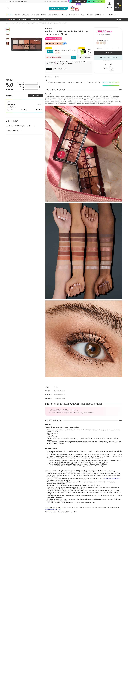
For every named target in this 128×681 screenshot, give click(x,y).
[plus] (118, 48)
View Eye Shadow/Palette (19, 126)
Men (82, 15)
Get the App (48, 1)
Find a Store (56, 1)
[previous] (46, 80)
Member (17, 15)
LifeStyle (98, 15)
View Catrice (12, 131)
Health (43, 15)
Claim (73, 57)
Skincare (26, 15)
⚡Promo (9, 15)
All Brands (112, 15)
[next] (104, 15)
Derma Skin (35, 15)
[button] (118, 5)
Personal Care (74, 15)
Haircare (89, 15)
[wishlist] (61, 34)
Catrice (48, 28)
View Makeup (12, 121)
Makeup (64, 15)
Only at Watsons (53, 15)
